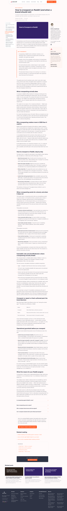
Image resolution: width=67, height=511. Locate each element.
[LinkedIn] (51, 44)
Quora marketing (23, 500)
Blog (38, 1)
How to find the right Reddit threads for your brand (28, 437)
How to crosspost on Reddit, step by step (9, 30)
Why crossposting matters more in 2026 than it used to (10, 27)
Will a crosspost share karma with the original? (27, 408)
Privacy (31, 498)
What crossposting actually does (10, 25)
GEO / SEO (22, 499)
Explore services (53, 64)
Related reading (8, 46)
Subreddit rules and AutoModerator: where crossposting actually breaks (9, 36)
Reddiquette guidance (23, 449)
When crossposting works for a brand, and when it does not (10, 32)
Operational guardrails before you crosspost (9, 42)
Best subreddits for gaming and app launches (51, 503)
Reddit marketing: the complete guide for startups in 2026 (30, 434)
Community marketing (24, 496)
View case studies (54, 66)
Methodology (41, 498)
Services (23, 1)
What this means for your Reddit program (10, 45)
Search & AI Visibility (14, 493)
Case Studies (33, 1)
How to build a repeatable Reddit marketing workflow (29, 439)
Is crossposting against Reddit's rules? (25, 400)
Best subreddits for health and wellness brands (51, 500)
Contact (31, 495)
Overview (40, 493)
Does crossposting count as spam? (24, 405)
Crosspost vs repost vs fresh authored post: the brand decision (9, 39)
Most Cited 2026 (42, 496)
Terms (31, 496)
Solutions (28, 1)
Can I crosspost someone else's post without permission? (29, 411)
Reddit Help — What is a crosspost (25, 446)
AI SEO (22, 497)
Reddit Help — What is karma (24, 451)
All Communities (41, 495)
